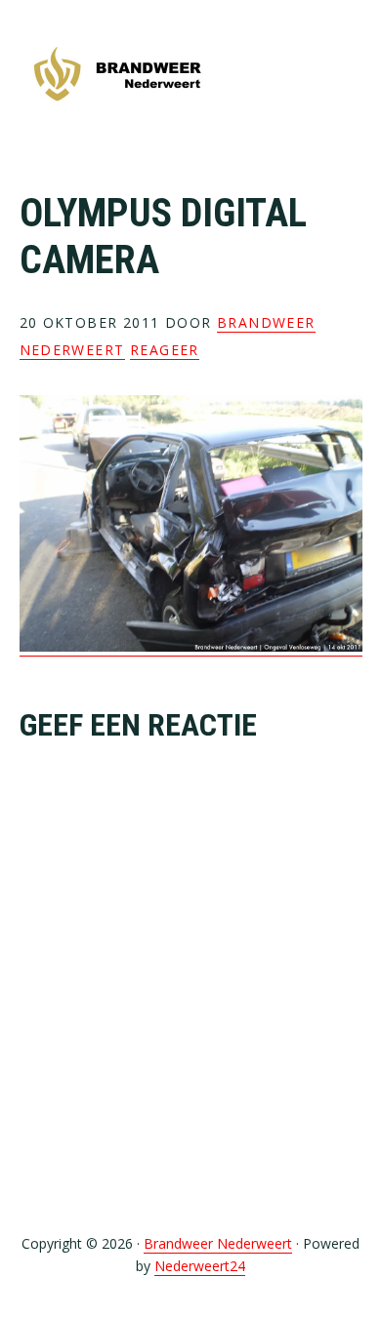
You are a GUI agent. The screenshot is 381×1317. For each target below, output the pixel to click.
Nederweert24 (199, 1266)
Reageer (164, 349)
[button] (349, 75)
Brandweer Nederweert (117, 75)
